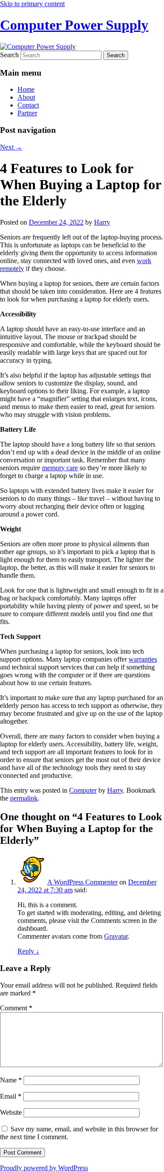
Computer (83, 790)
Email (10, 1096)
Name (11, 1080)
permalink (24, 798)
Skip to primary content (32, 3)
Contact (28, 105)
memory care (60, 468)
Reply (28, 951)
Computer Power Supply (74, 25)
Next (11, 147)
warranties (143, 659)
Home (26, 89)
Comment (16, 1008)
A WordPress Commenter (82, 882)
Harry (102, 222)
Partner (27, 113)
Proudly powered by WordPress (44, 1168)
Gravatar (116, 936)
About (26, 97)
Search (9, 55)
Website (11, 1112)
